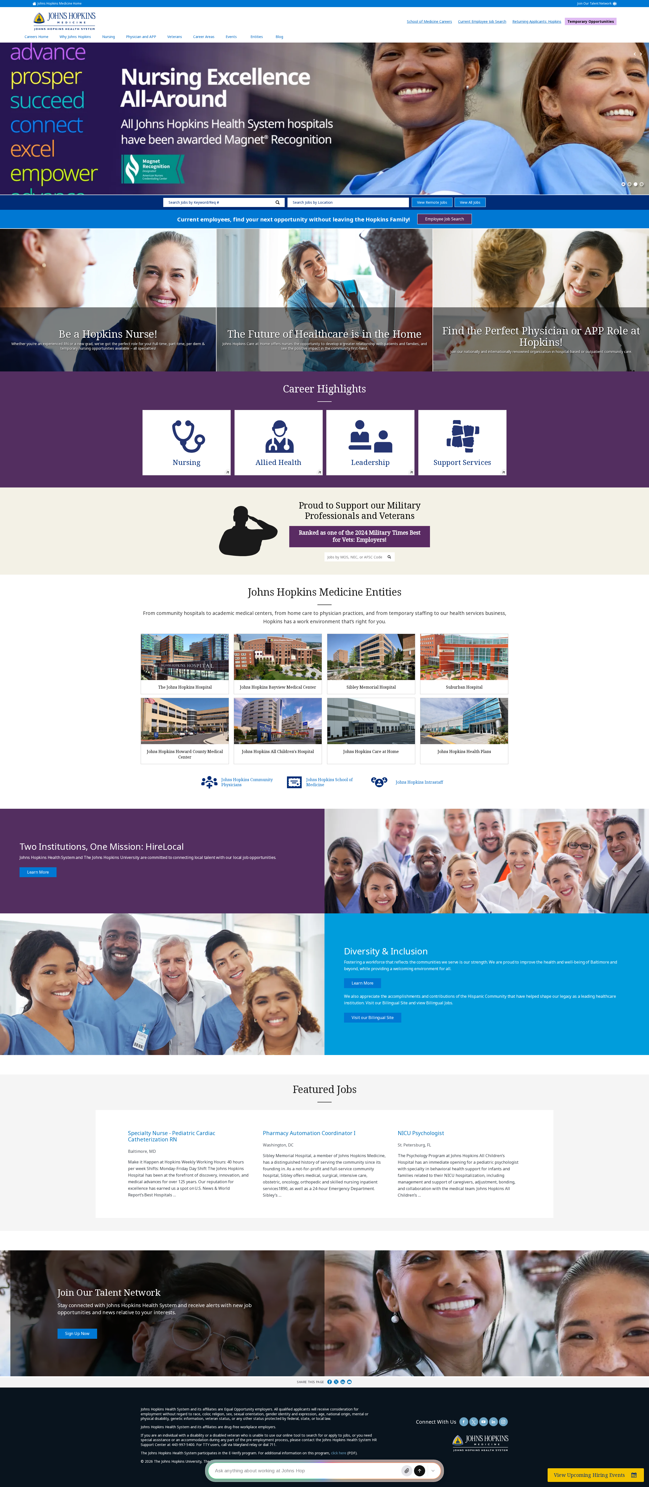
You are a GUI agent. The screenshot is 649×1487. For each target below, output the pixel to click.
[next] (641, 54)
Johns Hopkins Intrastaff (419, 782)
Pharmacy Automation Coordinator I (309, 1133)
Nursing (111, 38)
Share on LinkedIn (342, 1382)
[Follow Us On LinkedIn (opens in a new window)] (493, 1422)
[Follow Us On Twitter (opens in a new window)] (474, 1422)
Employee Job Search (448, 220)
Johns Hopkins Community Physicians (247, 782)
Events (231, 36)
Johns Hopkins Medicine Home (60, 3)
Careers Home (36, 36)
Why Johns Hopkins (75, 36)
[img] (64, 21)
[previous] (635, 54)
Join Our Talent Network (594, 3)
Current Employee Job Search (483, 21)
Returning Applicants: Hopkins (538, 21)
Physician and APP (143, 38)
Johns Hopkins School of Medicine (329, 782)
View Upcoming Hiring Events (589, 1475)
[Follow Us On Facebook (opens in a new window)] (464, 1422)
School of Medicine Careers (431, 21)
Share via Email (349, 1382)
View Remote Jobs (432, 202)
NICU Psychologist (421, 1133)
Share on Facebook (329, 1382)
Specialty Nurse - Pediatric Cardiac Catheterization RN (171, 1136)
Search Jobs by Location (313, 202)
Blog (279, 36)
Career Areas (203, 36)
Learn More (42, 873)
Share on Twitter (336, 1382)
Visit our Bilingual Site (376, 1018)
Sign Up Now (77, 1333)
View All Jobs (470, 202)
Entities (260, 38)
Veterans (174, 36)
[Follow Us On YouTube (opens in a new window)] (483, 1422)
